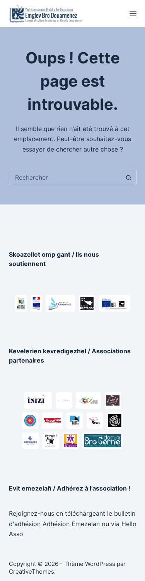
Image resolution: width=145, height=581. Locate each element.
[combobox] (65, 177)
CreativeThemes (31, 571)
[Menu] (133, 13)
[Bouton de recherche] (128, 177)
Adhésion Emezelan (71, 524)
